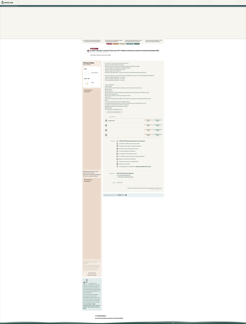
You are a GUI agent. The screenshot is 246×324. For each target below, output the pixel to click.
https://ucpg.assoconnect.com (125, 176)
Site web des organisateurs (114, 112)
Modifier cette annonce (156, 189)
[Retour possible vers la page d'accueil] (7, 2)
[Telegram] (126, 195)
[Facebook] (119, 195)
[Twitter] (120, 195)
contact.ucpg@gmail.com (124, 175)
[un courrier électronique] (124, 195)
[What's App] (122, 195)
